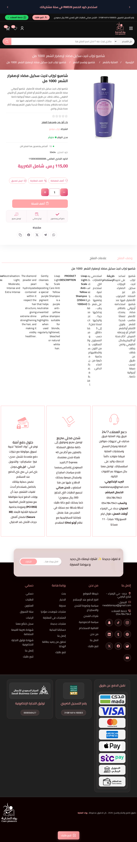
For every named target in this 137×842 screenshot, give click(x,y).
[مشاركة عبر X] (37, 234)
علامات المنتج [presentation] (98, 258)
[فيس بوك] (118, 646)
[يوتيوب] (127, 657)
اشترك (28, 561)
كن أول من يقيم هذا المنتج (55, 122)
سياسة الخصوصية (88, 621)
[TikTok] (118, 622)
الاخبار (63, 599)
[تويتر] (109, 646)
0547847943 (114, 497)
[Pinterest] (127, 634)
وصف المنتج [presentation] (124, 258)
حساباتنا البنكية (57, 629)
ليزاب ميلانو (54, 129)
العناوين (29, 605)
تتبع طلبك (93, 646)
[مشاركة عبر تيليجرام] (45, 234)
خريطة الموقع (90, 593)
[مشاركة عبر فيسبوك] (28, 234)
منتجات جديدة (58, 623)
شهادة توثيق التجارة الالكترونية (22, 642)
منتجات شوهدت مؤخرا (53, 611)
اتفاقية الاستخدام (88, 627)
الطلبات (29, 599)
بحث (7, 41)
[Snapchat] (109, 622)
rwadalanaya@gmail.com (114, 486)
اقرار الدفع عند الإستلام (85, 599)
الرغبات (29, 617)
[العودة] (129, 7)
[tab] (122, 258)
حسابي (29, 593)
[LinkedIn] (109, 634)
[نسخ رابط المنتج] (20, 234)
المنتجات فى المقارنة (54, 617)
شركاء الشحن (91, 615)
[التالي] (7, 7)
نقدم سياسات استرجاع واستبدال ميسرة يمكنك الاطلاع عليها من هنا (68, 477)
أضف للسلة (38, 203)
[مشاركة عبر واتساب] (53, 234)
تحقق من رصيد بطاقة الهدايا (54, 644)
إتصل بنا (61, 635)
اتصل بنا (94, 640)
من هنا (69, 512)
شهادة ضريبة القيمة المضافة (22, 632)
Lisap (84, 275)
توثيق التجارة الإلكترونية (30, 703)
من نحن (94, 634)
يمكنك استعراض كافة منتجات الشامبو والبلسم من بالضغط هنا (88, 330)
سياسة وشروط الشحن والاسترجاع (86, 607)
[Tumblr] (118, 634)
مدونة (62, 605)
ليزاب (132, 279)
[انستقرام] (127, 622)
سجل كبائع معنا (24, 623)
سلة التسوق (26, 611)
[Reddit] (127, 646)
